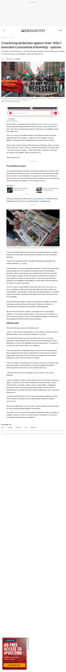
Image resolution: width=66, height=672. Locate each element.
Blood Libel (33, 427)
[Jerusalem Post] (33, 31)
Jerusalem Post (5, 37)
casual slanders (14, 135)
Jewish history (11, 401)
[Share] (3, 58)
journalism (10, 427)
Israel (2, 427)
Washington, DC (51, 287)
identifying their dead (43, 338)
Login (60, 30)
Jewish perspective (38, 199)
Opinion (12, 37)
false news (18, 427)
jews (26, 427)
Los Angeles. (23, 263)
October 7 (9, 332)
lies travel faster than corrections (46, 124)
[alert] (14, 654)
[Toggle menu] (3, 30)
